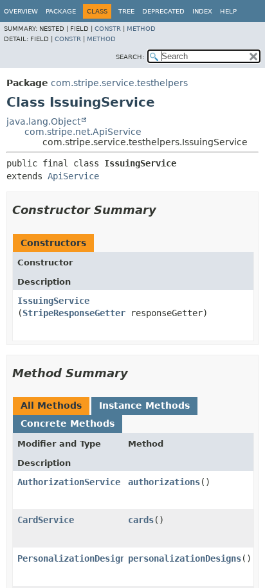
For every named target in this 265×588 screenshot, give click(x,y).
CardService (45, 520)
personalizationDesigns (184, 558)
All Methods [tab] (51, 405)
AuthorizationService (68, 482)
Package (61, 11)
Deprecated (163, 11)
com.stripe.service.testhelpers (119, 83)
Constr (108, 28)
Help (228, 11)
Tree (126, 11)
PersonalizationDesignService (89, 558)
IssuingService (53, 301)
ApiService (73, 176)
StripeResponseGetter (74, 313)
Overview (21, 11)
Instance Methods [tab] (144, 405)
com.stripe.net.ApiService (83, 132)
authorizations (164, 482)
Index (202, 11)
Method (141, 28)
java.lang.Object (43, 121)
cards (141, 520)
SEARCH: (130, 56)
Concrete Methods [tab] (67, 423)
